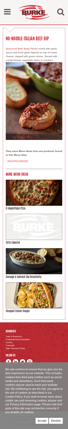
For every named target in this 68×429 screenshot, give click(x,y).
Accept (42, 420)
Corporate (10, 345)
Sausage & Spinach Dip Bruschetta (23, 277)
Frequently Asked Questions (18, 339)
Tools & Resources (14, 336)
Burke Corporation (34, 12)
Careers (9, 342)
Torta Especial (13, 242)
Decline (56, 420)
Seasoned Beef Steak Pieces (22, 48)
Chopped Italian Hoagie (18, 311)
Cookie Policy (13, 396)
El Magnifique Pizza (15, 208)
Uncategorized (17, 161)
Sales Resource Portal (15, 348)
